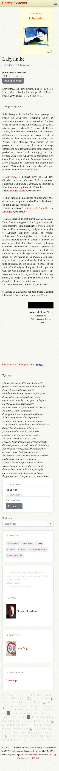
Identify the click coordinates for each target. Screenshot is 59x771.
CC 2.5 (52, 754)
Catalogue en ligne (38, 549)
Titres (39, 543)
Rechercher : (8, 518)
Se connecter (14, 506)
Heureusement (31, 754)
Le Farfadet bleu (15, 555)
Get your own (9, 364)
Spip (19, 754)
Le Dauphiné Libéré (15, 190)
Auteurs (11, 549)
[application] (41, 305)
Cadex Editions (14, 3)
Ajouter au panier (13, 80)
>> (50, 523)
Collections (27, 543)
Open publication (26, 364)
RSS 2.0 (35, 758)
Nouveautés (13, 543)
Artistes (21, 549)
